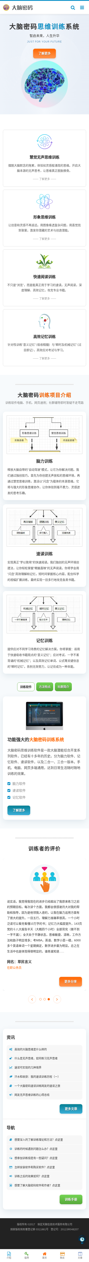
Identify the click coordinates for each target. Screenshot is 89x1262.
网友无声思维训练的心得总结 (31, 1094)
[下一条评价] (57, 999)
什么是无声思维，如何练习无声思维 (36, 1058)
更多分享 (70, 981)
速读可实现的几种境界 (27, 1067)
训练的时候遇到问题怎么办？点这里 (36, 1148)
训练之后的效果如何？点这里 (31, 1176)
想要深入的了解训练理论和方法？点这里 (38, 1139)
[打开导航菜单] (82, 7)
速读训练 (44, 554)
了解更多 (44, 53)
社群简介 (63, 686)
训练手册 (71, 1199)
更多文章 (71, 1109)
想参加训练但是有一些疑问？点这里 (36, 1158)
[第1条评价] (40, 999)
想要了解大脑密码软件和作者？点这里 (37, 1185)
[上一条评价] (32, 999)
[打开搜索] (73, 7)
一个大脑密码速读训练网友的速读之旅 (37, 1085)
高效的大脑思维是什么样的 (30, 1049)
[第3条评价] (49, 999)
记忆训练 (44, 640)
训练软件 (26, 686)
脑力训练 (44, 461)
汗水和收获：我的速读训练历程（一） (37, 1076)
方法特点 (45, 686)
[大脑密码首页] (18, 7)
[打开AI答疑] (82, 1240)
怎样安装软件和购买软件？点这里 (34, 1167)
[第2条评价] (44, 999)
